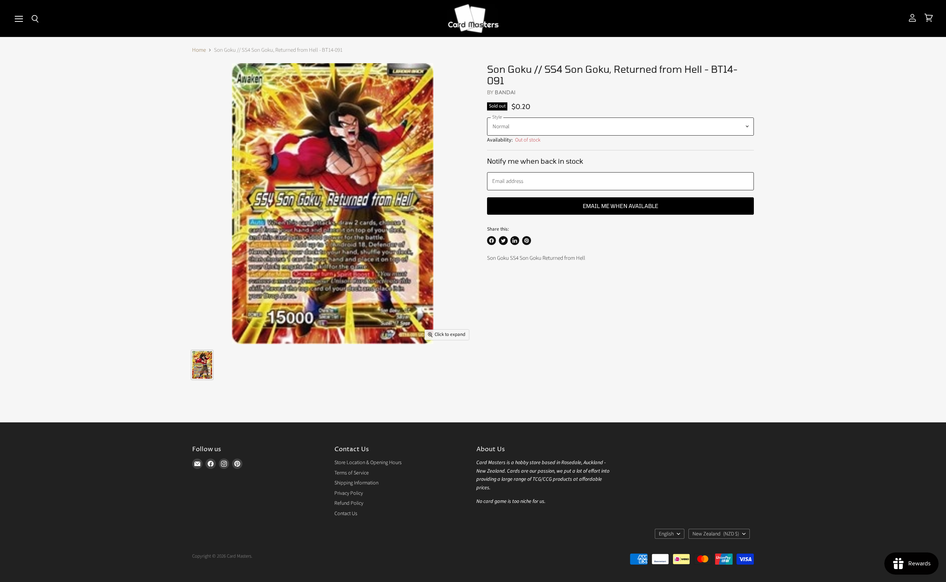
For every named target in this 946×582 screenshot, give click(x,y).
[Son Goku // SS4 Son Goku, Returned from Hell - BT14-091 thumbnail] (202, 365)
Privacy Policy (348, 493)
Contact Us (345, 513)
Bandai (505, 92)
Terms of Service (351, 473)
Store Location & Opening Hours (368, 462)
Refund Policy (348, 503)
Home (199, 50)
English (666, 534)
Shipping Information (356, 483)
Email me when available (620, 205)
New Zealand (716, 534)
